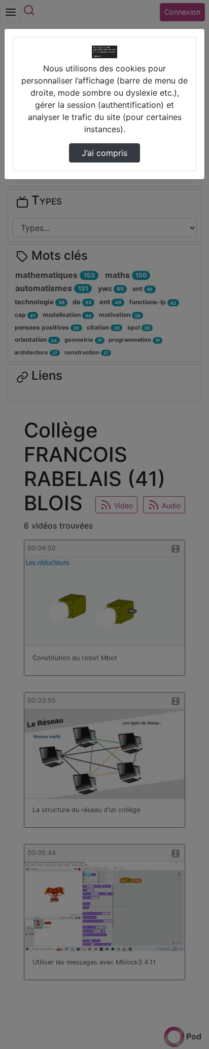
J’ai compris (104, 153)
